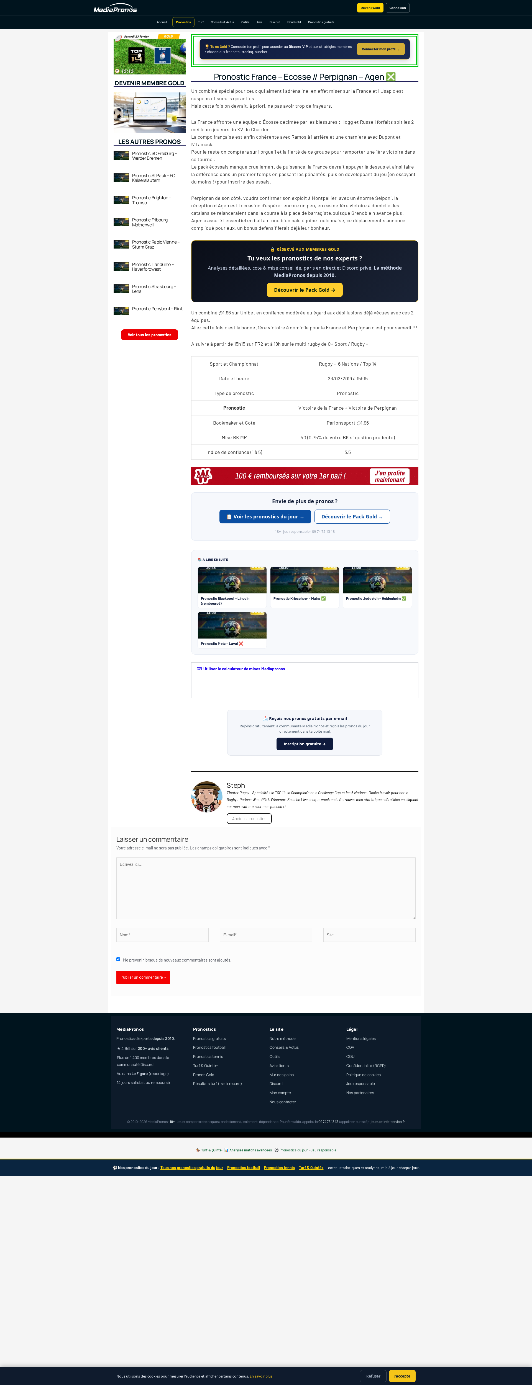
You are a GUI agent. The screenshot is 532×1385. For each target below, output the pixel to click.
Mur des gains (282, 1074)
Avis (259, 22)
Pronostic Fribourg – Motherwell (151, 222)
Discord (275, 22)
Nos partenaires (360, 1092)
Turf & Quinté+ (205, 1065)
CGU (350, 1056)
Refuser (373, 1376)
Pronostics (183, 22)
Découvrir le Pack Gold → (305, 289)
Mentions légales (361, 1038)
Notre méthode (283, 1038)
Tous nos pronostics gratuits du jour (191, 1167)
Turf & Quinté (211, 1150)
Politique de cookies (363, 1074)
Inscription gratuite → (305, 743)
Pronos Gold (203, 1074)
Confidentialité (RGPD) (366, 1065)
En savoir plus (261, 1376)
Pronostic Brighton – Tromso (152, 200)
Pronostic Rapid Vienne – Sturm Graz (156, 244)
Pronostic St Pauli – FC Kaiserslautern (153, 178)
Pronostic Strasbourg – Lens (154, 288)
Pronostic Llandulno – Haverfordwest (153, 266)
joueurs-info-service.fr (388, 1121)
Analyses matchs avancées (250, 1150)
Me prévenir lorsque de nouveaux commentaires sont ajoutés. (177, 959)
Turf (201, 22)
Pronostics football (209, 1047)
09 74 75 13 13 (328, 1121)
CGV (350, 1047)
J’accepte (402, 1376)
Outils (245, 22)
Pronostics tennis (208, 1056)
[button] (304, 669)
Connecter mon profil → (381, 49)
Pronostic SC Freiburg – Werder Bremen (154, 155)
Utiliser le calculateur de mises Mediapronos (244, 668)
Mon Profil (294, 22)
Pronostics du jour (294, 1150)
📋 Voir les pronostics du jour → (265, 516)
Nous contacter (283, 1101)
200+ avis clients (153, 1048)
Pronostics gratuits (321, 22)
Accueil (162, 22)
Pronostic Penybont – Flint (157, 309)
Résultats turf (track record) (217, 1083)
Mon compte (280, 1092)
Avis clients (279, 1065)
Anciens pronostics (249, 818)
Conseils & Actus (222, 22)
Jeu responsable (360, 1083)
